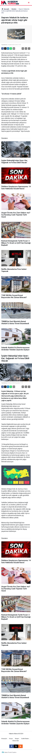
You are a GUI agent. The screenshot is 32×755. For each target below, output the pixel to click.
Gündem (13, 9)
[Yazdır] (14, 48)
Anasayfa (6, 9)
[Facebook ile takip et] (11, 746)
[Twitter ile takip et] (16, 746)
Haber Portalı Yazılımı (10, 752)
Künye (11, 738)
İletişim (17, 738)
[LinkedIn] (8, 48)
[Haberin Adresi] (10, 2)
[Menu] (29, 2)
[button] (23, 48)
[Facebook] (2, 48)
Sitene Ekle (15, 740)
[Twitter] (5, 48)
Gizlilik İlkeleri (25, 738)
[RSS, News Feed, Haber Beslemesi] (20, 746)
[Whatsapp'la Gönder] (11, 48)
